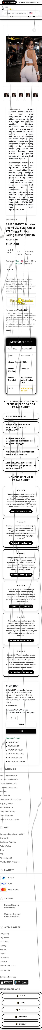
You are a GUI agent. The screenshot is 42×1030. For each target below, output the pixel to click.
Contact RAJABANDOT (9, 779)
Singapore (4, 938)
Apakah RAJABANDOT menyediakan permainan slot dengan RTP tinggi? (19, 441)
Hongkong (4, 934)
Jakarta (3, 961)
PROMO (22, 996)
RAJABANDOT (11, 219)
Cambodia (4, 957)
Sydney (3, 946)
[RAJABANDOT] (11, 9)
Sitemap (3, 791)
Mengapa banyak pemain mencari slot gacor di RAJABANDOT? (17, 427)
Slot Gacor (4, 942)
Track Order (5, 795)
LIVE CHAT (22, 1024)
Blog (2, 850)
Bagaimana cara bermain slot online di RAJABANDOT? (19, 453)
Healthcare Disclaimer (9, 819)
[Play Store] (21, 983)
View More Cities (7, 965)
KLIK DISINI (10, 330)
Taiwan (3, 949)
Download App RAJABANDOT (12, 834)
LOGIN (10, 16)
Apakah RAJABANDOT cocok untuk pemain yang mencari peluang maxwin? (18, 465)
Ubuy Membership (7, 811)
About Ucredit (6, 858)
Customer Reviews (8, 842)
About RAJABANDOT (8, 775)
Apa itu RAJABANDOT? (15, 416)
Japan (2, 953)
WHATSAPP (22, 1017)
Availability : (10, 262)
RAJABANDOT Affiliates (9, 862)
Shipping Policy (6, 803)
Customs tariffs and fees (10, 799)
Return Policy (5, 846)
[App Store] (7, 983)
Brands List (4, 838)
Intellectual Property (9, 787)
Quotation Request (8, 783)
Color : (11, 270)
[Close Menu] (3, 9)
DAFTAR (31, 16)
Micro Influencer (7, 807)
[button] (34, 30)
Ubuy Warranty (6, 815)
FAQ (1, 854)
